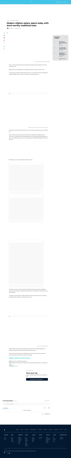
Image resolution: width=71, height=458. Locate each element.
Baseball (33, 439)
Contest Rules (56, 429)
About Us (17, 429)
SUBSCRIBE (59, 2)
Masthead (45, 429)
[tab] (5, 408)
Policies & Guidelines (33, 429)
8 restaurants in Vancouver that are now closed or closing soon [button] (63, 42)
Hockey (33, 437)
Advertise (26, 429)
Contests (47, 442)
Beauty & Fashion (48, 439)
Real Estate (19, 437)
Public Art (19, 441)
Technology (61, 437)
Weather (12, 438)
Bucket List (54, 439)
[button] (56, 42)
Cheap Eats (26, 443)
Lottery (5, 438)
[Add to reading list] (4, 48)
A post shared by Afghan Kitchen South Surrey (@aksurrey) (20, 285)
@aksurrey (16, 365)
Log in (46, 400)
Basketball (33, 438)
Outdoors (47, 437)
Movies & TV (12, 441)
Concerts (40, 438)
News (5, 437)
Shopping (47, 440)
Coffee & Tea (26, 445)
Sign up (48, 400)
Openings (26, 438)
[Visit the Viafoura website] (48, 413)
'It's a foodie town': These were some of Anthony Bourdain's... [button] (63, 48)
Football (33, 440)
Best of (26, 441)
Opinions (19, 442)
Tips (53, 440)
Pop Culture (47, 441)
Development (19, 438)
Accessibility (40, 429)
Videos (54, 441)
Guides (54, 438)
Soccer (33, 441)
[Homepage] (6, 429)
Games (61, 429)
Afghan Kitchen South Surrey (19, 358)
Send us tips (50, 429)
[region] (26, 407)
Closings (26, 439)
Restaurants (26, 440)
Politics (5, 439)
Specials (26, 444)
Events (26, 442)
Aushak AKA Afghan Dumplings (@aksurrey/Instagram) (42, 61)
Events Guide (40, 437)
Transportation (20, 439)
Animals (12, 440)
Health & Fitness (48, 438)
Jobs (60, 439)
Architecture (19, 440)
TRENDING (57, 38)
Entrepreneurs (62, 438)
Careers (66, 429)
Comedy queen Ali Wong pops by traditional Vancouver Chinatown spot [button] (63, 53)
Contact (22, 429)
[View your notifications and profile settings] (49, 408)
